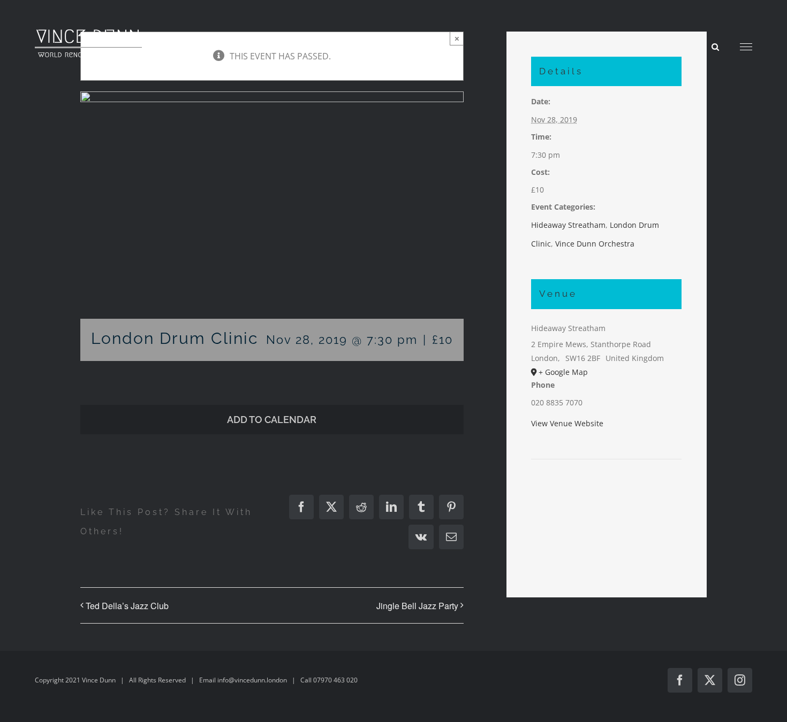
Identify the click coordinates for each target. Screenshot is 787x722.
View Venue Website (567, 423)
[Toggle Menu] (746, 47)
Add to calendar (271, 419)
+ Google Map (563, 372)
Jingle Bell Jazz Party (417, 606)
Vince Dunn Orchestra (594, 244)
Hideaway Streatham (568, 225)
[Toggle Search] (715, 46)
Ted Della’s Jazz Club (127, 606)
